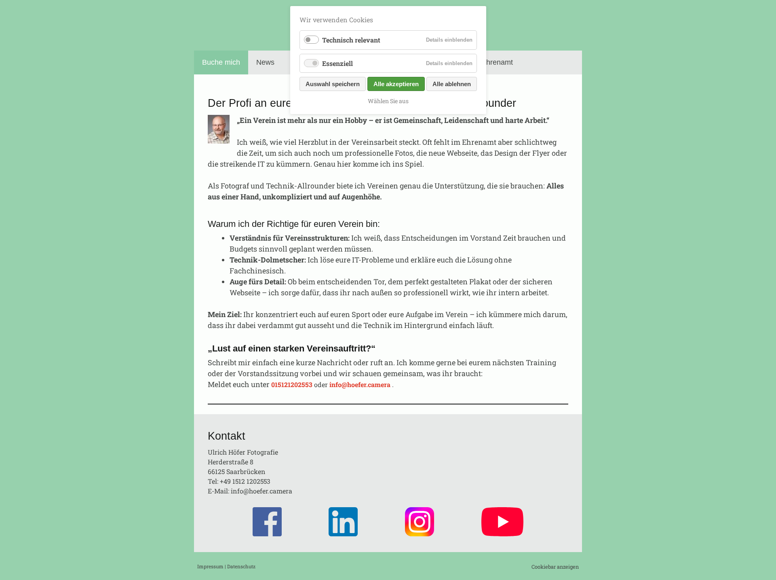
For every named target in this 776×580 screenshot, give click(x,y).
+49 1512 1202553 (245, 481)
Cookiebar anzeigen (555, 566)
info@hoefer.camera (261, 491)
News (265, 62)
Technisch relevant (351, 40)
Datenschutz (241, 566)
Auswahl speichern (333, 83)
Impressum (210, 566)
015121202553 (291, 384)
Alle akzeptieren (396, 83)
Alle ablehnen (451, 83)
